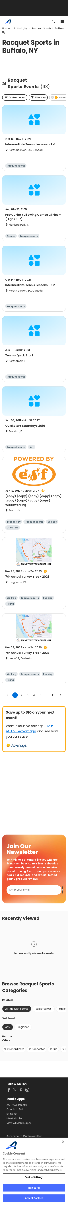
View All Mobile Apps (19, 1123)
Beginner (23, 1027)
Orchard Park (15, 1049)
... (47, 695)
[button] (38, 97)
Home (6, 28)
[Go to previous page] (7, 695)
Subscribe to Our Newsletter (24, 1136)
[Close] (63, 1142)
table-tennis (43, 1009)
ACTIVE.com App (17, 1105)
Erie (55, 1049)
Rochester (38, 1049)
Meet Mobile (14, 1118)
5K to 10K (12, 1114)
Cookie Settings (34, 1177)
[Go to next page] (60, 695)
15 (53, 695)
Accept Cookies (34, 1198)
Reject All (34, 1187)
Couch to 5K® (15, 1109)
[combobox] (14, 97)
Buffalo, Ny (21, 28)
